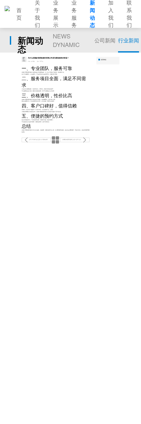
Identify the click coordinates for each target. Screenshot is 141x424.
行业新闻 (128, 40)
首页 (19, 14)
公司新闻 (104, 40)
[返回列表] (55, 140)
